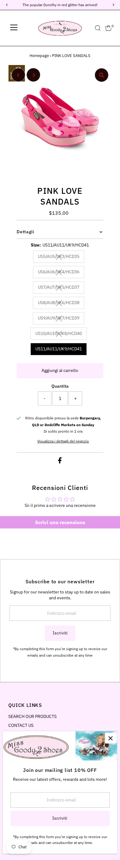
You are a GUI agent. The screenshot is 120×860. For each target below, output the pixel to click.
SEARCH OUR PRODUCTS (32, 716)
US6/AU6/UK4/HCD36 (61, 272)
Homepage (39, 55)
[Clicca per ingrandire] (102, 75)
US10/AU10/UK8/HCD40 (61, 334)
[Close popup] (110, 738)
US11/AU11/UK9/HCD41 (58, 349)
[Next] (33, 75)
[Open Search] (98, 28)
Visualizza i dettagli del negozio (63, 441)
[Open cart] (108, 28)
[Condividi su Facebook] (60, 462)
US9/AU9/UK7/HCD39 (61, 319)
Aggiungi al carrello (60, 370)
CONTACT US (21, 725)
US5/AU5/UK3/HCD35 (61, 257)
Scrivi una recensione (60, 522)
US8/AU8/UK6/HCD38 (61, 303)
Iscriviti (60, 633)
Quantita (60, 386)
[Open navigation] (13, 28)
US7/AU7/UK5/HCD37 (61, 288)
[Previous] (18, 75)
